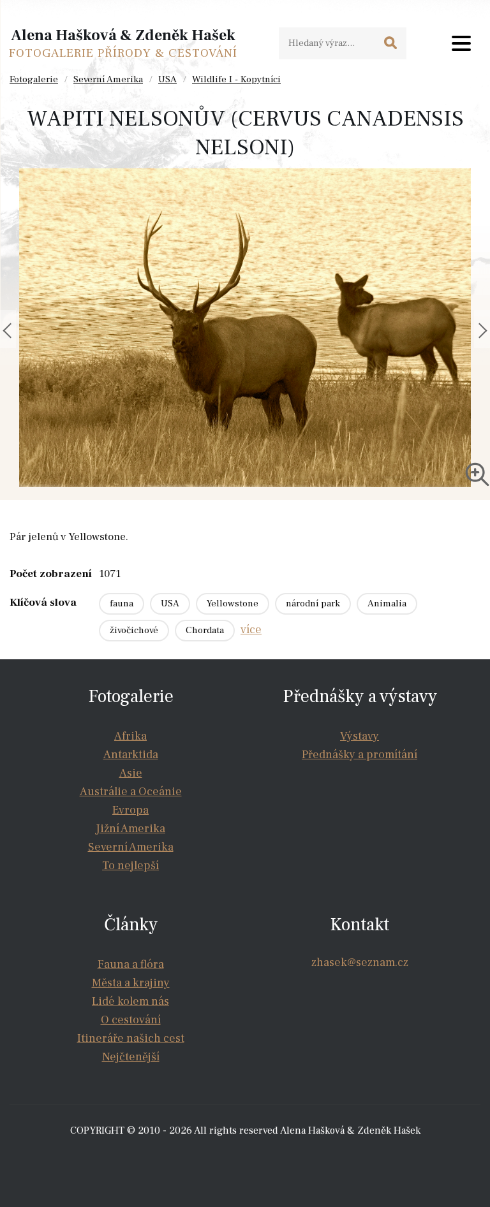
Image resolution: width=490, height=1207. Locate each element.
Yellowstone (232, 603)
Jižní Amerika (130, 828)
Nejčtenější (131, 1057)
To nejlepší (130, 865)
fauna (121, 603)
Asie (130, 773)
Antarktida (130, 754)
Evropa (130, 810)
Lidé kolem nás (130, 1001)
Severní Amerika (108, 79)
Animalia (387, 603)
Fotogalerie (34, 79)
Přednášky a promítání (359, 754)
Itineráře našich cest (130, 1038)
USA (167, 79)
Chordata (205, 630)
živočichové (134, 630)
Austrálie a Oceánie (131, 791)
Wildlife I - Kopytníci (236, 79)
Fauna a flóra (131, 964)
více (251, 629)
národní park (313, 603)
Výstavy (359, 736)
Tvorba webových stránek (248, 1156)
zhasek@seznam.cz (359, 962)
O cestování (131, 1020)
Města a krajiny (131, 983)
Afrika (130, 736)
